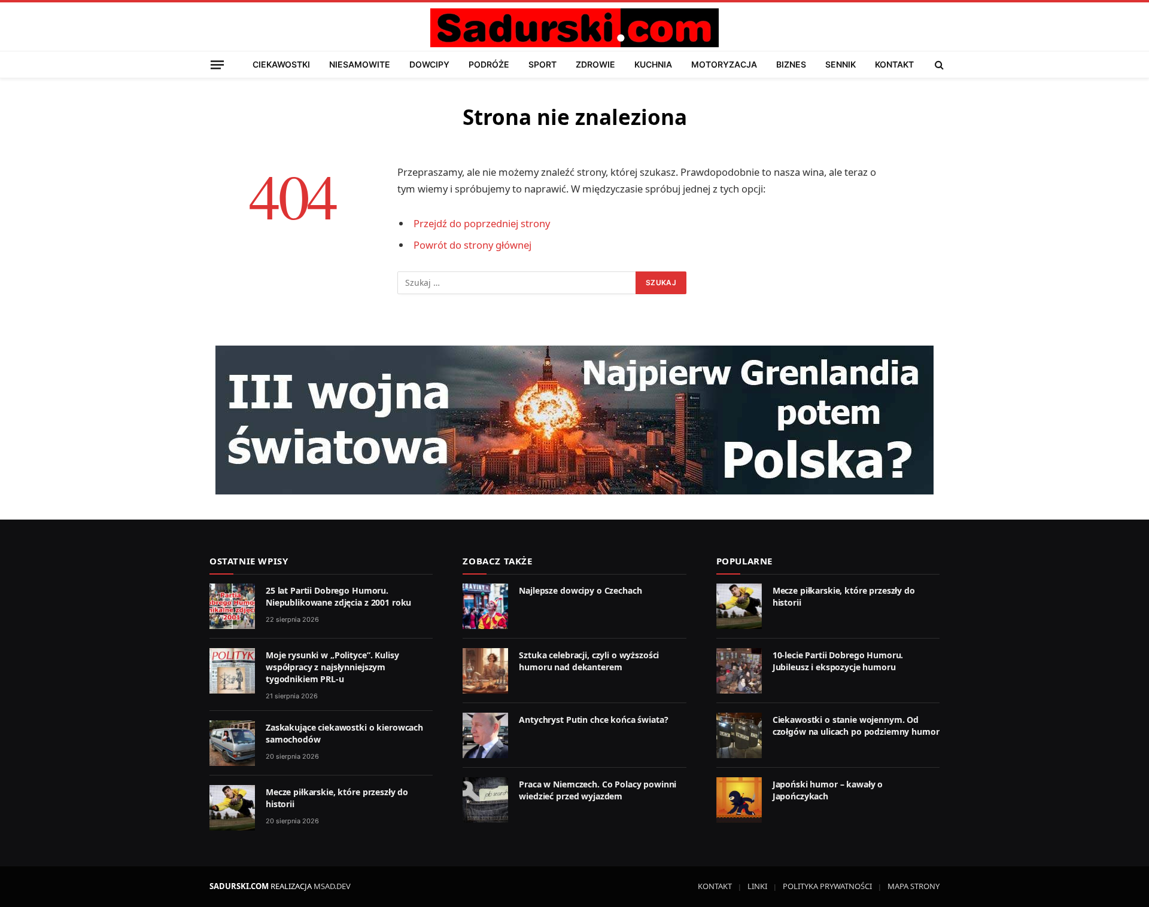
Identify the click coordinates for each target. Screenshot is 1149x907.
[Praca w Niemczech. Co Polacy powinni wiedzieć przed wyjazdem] (485, 800)
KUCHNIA (653, 64)
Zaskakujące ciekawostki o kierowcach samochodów (344, 733)
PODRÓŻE (489, 64)
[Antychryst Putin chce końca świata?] (485, 735)
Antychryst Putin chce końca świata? (593, 719)
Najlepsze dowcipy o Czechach (580, 590)
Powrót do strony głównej (472, 245)
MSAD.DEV (332, 886)
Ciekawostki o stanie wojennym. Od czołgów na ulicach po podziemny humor (856, 725)
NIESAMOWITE (359, 64)
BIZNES (791, 64)
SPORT (542, 64)
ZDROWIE (595, 64)
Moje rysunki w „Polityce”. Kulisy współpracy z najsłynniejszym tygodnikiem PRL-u (332, 667)
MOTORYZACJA (724, 64)
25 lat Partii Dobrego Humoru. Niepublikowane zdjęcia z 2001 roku (338, 596)
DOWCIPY (429, 64)
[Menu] (217, 64)
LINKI (757, 886)
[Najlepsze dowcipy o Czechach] (485, 606)
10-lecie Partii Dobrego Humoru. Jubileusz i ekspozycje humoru (838, 661)
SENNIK (840, 64)
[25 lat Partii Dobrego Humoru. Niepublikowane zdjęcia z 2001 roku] (232, 606)
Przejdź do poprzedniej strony (482, 223)
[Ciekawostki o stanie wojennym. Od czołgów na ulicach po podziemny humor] (739, 735)
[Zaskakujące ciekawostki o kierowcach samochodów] (232, 743)
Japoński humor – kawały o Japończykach (828, 790)
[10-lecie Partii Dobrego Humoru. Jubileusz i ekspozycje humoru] (739, 671)
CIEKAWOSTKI (281, 64)
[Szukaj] (938, 64)
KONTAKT (894, 64)
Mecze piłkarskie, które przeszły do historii (337, 798)
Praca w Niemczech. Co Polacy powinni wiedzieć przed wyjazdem (597, 790)
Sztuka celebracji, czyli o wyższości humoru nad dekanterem (589, 661)
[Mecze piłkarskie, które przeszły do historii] (232, 807)
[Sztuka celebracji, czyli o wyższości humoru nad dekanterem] (485, 671)
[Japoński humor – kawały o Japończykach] (739, 800)
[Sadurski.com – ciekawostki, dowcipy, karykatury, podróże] (574, 27)
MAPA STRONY (913, 886)
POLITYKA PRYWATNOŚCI (827, 886)
